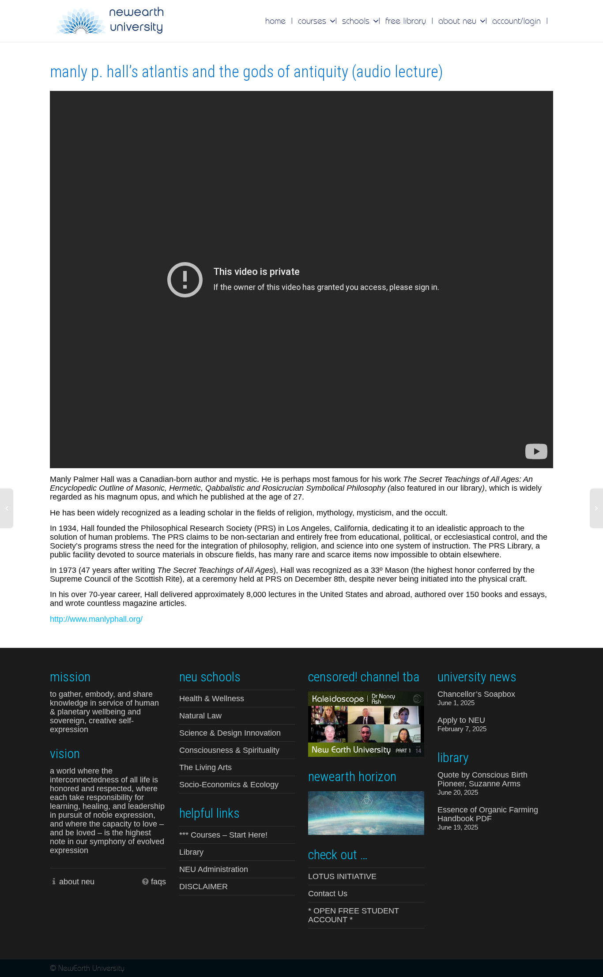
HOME (275, 20)
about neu (76, 881)
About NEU (458, 20)
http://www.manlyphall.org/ (96, 619)
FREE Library (405, 20)
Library (191, 852)
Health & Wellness (211, 698)
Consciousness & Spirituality (229, 750)
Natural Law (200, 715)
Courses (313, 20)
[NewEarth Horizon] (366, 812)
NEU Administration (213, 869)
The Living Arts (205, 767)
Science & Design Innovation (230, 733)
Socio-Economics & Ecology (229, 784)
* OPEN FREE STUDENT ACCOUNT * (353, 915)
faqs (158, 881)
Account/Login (516, 20)
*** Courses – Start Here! (223, 834)
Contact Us (327, 893)
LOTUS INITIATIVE (342, 876)
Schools (357, 20)
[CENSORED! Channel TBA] (366, 723)
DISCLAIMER (203, 886)
